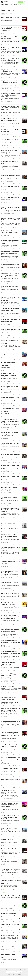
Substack (8, 974)
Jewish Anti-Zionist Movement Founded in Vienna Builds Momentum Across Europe (9, 604)
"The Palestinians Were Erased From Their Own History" (10, 469)
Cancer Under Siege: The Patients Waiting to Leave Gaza (10, 309)
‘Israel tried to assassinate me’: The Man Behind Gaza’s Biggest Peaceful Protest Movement (10, 697)
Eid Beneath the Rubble (7, 945)
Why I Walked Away (5, 30)
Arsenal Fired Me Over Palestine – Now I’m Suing (10, 925)
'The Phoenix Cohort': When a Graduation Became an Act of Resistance (9, 792)
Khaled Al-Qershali (8, 348)
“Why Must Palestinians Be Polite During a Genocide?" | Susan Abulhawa (10, 82)
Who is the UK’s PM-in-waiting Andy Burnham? (9, 379)
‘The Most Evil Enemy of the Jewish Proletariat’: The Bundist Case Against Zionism (10, 804)
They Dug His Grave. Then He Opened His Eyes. (9, 829)
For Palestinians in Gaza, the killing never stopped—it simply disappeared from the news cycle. (10, 761)
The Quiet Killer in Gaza (7, 686)
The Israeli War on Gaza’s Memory (10, 231)
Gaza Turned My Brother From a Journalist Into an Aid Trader (9, 119)
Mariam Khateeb (7, 588)
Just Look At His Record (6, 367)
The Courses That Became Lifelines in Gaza (10, 176)
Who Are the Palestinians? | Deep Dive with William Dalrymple (10, 466)
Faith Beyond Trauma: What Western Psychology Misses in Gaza (9, 536)
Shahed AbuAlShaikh (8, 124)
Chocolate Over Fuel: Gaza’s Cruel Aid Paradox (10, 444)
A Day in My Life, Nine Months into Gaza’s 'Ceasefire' (10, 208)
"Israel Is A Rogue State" (6, 200)
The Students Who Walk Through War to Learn (10, 287)
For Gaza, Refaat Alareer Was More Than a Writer (10, 780)
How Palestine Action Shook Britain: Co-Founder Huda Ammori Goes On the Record (11, 549)
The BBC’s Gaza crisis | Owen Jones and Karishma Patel (11, 320)
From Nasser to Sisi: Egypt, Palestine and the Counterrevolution (8, 664)
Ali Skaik (5, 460)
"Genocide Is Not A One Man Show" (9, 245)
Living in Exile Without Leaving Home (9, 583)
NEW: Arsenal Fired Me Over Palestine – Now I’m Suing (8, 914)
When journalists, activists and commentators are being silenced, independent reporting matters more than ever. (10, 737)
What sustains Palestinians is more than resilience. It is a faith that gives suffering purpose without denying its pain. (10, 540)
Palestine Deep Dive (10, 22)
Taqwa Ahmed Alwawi (8, 181)
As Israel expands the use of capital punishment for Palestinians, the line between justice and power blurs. (9, 886)
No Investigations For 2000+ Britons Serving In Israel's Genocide (11, 641)
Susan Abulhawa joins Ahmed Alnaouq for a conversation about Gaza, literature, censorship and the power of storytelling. (10, 74)
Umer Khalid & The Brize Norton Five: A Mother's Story (9, 769)
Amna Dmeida (6, 449)
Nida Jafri (6, 438)
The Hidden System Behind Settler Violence (10, 48)
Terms (18, 969)
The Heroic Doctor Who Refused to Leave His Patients (10, 722)
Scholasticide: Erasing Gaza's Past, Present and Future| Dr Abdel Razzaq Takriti (10, 275)
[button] (2, 4)
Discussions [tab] (11, 13)
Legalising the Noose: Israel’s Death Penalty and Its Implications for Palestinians (11, 882)
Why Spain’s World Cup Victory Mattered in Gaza (9, 151)
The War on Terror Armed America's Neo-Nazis (10, 621)
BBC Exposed (4, 323)
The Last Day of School (7, 839)
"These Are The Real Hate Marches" (9, 959)
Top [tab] (6, 13)
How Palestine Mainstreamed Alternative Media (9, 488)
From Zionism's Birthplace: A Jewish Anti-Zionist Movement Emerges (10, 608)
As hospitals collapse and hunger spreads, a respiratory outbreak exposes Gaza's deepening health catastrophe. (11, 689)
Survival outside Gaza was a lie (9, 935)
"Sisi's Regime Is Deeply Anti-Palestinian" (10, 667)
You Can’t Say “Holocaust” (6, 20)
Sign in (25, 1)
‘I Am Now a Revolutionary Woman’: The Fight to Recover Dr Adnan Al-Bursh (10, 220)
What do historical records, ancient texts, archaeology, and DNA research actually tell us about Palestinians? (11, 480)
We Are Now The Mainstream (7, 490)
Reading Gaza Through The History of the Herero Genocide (10, 18)
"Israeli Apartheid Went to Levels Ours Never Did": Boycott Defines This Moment (10, 410)
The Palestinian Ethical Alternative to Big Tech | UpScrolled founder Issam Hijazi (10, 95)
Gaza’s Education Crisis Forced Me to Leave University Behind (10, 870)
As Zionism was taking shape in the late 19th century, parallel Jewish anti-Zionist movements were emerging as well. (10, 808)
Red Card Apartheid (5, 413)
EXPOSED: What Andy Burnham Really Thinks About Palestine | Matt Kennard (9, 364)
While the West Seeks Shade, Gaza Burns (10, 455)
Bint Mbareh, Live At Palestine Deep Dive (11, 849)
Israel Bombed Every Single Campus (9, 302)
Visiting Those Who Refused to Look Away (9, 433)
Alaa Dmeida (7, 314)
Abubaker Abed (8, 940)
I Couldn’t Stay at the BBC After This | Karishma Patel (9, 140)
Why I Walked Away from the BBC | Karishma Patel (10, 130)
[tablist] (7, 13)
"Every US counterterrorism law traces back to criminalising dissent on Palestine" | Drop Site (10, 734)
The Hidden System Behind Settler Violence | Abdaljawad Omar (10, 59)
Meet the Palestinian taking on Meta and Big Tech (10, 99)
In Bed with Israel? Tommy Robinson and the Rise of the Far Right (10, 956)
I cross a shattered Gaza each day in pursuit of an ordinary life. (11, 211)
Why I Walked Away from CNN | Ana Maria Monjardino (11, 27)
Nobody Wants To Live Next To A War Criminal (9, 644)
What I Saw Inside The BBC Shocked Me (10, 133)
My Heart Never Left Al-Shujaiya (10, 593)
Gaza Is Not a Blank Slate (8, 860)
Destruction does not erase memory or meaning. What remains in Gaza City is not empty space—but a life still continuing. (10, 862)
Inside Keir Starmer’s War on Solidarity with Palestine (11, 772)
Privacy (14, 969)
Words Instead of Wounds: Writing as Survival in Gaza (10, 387)
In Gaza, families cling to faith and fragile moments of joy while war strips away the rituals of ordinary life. (10, 947)
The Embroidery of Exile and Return (10, 264)
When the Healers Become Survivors (8, 524)
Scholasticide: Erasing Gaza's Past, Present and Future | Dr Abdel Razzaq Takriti (10, 299)
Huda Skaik (6, 156)
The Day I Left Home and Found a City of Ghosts (10, 398)
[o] (25, 38)
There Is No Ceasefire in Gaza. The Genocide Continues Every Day (10, 758)
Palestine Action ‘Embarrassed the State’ (10, 564)
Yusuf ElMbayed (7, 392)
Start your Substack (11, 972)
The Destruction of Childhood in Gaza (9, 162)
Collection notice (22, 969)
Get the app (19, 972)
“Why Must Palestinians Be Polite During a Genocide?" (10, 70)
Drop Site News (17, 739)
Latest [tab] (3, 13)
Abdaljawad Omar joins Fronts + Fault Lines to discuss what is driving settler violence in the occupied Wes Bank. (11, 51)
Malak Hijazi (6, 864)
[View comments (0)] (8, 44)
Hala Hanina (17, 303)
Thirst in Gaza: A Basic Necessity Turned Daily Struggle (10, 572)
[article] (14, 21)
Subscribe (20, 1)
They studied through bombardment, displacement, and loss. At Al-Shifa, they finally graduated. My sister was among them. (10, 796)
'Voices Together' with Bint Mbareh (10, 895)
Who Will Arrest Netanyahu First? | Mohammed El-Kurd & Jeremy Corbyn (10, 242)
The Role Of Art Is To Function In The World (10, 897)
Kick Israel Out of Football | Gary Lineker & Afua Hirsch (10, 187)
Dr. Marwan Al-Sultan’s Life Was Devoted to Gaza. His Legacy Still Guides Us (10, 510)
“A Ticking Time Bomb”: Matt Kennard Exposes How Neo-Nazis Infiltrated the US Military (10, 617)
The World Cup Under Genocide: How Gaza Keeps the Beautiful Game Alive (10, 342)
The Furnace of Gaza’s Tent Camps (10, 353)
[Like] (2, 90)
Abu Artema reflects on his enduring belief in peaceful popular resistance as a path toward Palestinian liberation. (10, 701)
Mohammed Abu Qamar (9, 213)
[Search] (25, 13)
